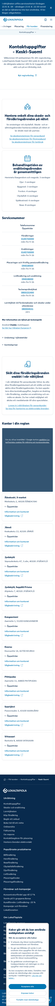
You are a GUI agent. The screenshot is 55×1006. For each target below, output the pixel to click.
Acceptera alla (27, 986)
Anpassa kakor (27, 993)
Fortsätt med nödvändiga (27, 1000)
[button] (51, 8)
